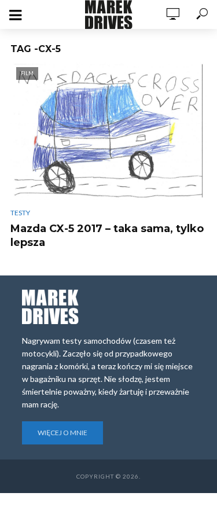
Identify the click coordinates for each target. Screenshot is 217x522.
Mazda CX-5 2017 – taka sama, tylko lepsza (107, 235)
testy (20, 212)
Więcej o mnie (62, 432)
